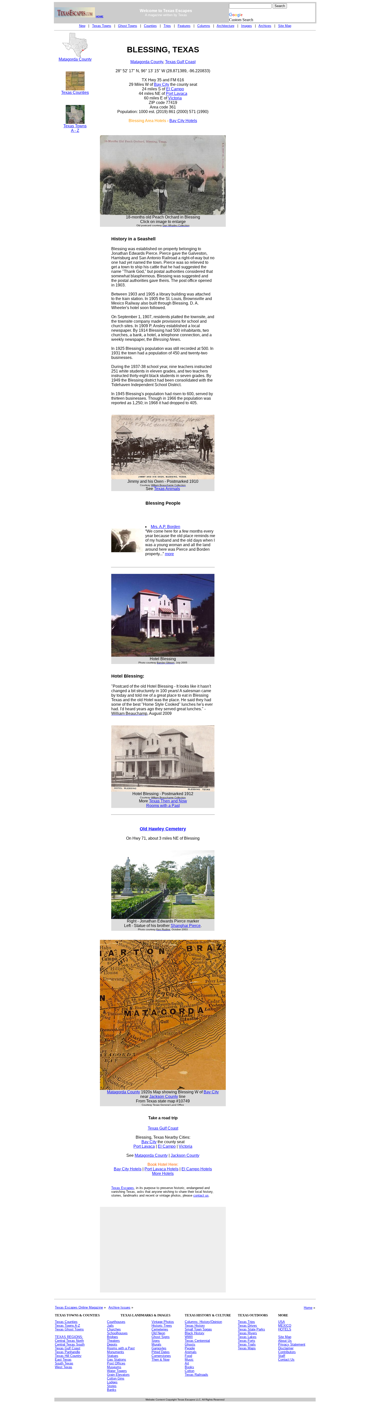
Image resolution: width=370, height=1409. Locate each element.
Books (189, 1367)
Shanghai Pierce (186, 925)
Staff (281, 1356)
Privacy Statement (291, 1344)
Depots (112, 1344)
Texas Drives (247, 1325)
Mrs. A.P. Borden (165, 527)
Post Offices (116, 1363)
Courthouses (116, 1322)
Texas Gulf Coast (180, 62)
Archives (264, 26)
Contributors (287, 1352)
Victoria (175, 98)
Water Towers (117, 1371)
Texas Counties (75, 92)
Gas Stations (116, 1359)
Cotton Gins (115, 1378)
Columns (203, 26)
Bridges (112, 1337)
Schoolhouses (117, 1333)
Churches (114, 1329)
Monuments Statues (115, 1354)
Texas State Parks (251, 1329)
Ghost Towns (127, 26)
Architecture (225, 26)
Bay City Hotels (183, 121)
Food (188, 1356)
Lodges (112, 1382)
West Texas (63, 1367)
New (82, 26)
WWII (189, 1337)
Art (187, 1363)
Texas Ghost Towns (69, 1329)
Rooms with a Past (163, 805)
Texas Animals (167, 489)
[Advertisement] (75, 224)
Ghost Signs (161, 1337)
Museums (114, 1367)
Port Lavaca (176, 93)
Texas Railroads (196, 1375)
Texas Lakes (247, 1337)
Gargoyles (159, 1348)
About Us (285, 1341)
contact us (201, 1195)
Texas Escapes (122, 1188)
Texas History (195, 1325)
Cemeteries (160, 1329)
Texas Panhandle (67, 1352)
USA (281, 1322)
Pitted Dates (161, 1352)
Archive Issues (119, 1307)
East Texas (63, 1359)
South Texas (64, 1363)
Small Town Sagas (198, 1329)
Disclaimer (285, 1348)
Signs (156, 1341)
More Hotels (163, 1173)
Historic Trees (162, 1325)
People (190, 1348)
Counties (150, 26)
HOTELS (284, 1329)
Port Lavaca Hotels (161, 1169)
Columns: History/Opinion (203, 1322)
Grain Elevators (118, 1375)
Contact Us (286, 1359)
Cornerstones (161, 1356)
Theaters (113, 1341)
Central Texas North (69, 1341)
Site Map (284, 26)
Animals (191, 1352)
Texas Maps (247, 1348)
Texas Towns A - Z (75, 128)
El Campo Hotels (196, 1169)
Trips (167, 26)
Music (189, 1359)
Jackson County (163, 1096)
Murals (156, 1344)
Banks (111, 1390)
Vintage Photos (163, 1322)
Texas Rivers (247, 1333)
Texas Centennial (197, 1341)
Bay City (161, 84)
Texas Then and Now (168, 801)
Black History (194, 1333)
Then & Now (160, 1359)
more (169, 554)
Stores (112, 1386)
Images (246, 26)
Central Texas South (70, 1344)
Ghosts (190, 1344)
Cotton (189, 1371)
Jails (110, 1325)
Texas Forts (246, 1341)
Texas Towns (101, 26)
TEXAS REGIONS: (69, 1337)
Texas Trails (247, 1344)
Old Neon (158, 1333)
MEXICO (284, 1325)
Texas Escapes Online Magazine (79, 1307)
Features (184, 26)
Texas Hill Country (68, 1356)
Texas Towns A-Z (67, 1325)
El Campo (175, 89)
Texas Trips (246, 1322)
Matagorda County (75, 59)
